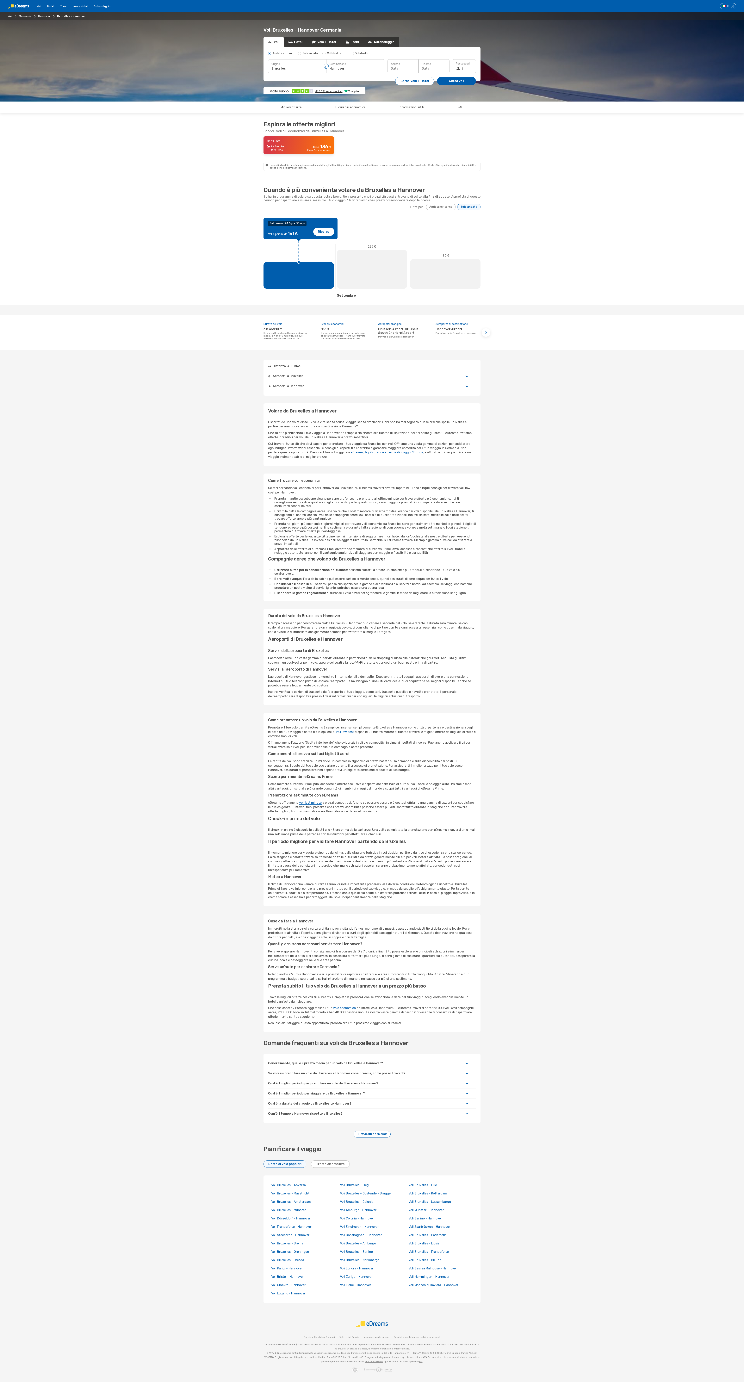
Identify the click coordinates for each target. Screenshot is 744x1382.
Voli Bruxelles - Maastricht (290, 1193)
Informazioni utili (411, 107)
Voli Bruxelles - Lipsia (424, 1243)
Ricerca (324, 231)
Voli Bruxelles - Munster (288, 1210)
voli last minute (310, 802)
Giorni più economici (350, 107)
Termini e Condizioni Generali (319, 1337)
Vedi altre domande (374, 1134)
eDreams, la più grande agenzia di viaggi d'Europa (387, 452)
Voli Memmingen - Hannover (429, 1277)
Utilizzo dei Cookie (349, 1337)
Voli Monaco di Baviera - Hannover (433, 1285)
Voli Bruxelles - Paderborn (427, 1235)
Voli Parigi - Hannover (287, 1268)
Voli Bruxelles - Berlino (356, 1252)
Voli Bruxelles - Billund (425, 1260)
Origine (275, 64)
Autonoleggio (102, 6)
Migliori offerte (291, 107)
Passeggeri (463, 63)
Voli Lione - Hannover (355, 1285)
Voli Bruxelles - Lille (423, 1185)
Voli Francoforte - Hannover (291, 1227)
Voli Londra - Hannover (356, 1268)
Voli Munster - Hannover (426, 1210)
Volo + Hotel (80, 6)
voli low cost (345, 732)
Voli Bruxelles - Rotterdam (428, 1193)
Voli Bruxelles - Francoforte (429, 1252)
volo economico (344, 1008)
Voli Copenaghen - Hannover (361, 1235)
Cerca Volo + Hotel (414, 81)
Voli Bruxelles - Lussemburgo (430, 1202)
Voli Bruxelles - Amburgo (358, 1243)
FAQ (460, 107)
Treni (63, 6)
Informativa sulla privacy (376, 1337)
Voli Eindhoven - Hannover (359, 1227)
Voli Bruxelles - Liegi (354, 1185)
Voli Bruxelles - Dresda (287, 1260)
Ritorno (426, 64)
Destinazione (338, 64)
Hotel (50, 6)
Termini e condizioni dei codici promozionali (417, 1337)
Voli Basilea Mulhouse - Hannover (433, 1268)
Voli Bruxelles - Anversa (288, 1185)
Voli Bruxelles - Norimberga (359, 1260)
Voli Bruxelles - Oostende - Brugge (365, 1193)
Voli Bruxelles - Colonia (356, 1202)
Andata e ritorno (440, 206)
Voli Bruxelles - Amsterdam (291, 1202)
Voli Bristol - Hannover (287, 1277)
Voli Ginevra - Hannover (288, 1285)
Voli (39, 6)
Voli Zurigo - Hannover (356, 1277)
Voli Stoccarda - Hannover (290, 1235)
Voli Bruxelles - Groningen (290, 1252)
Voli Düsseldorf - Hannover (290, 1218)
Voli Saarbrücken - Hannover (429, 1227)
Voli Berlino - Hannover (425, 1218)
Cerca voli (456, 81)
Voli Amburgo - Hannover (358, 1210)
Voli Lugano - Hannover (288, 1293)
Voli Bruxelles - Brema (287, 1243)
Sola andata (469, 206)
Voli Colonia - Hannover (357, 1218)
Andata (395, 64)
